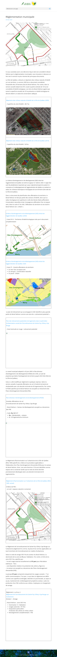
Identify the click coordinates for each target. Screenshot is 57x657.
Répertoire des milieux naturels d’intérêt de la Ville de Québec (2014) (27, 141)
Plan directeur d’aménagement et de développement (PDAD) (25, 398)
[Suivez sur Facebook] (28, 652)
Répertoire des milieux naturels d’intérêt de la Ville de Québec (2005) (27, 100)
